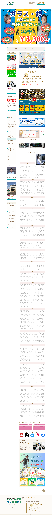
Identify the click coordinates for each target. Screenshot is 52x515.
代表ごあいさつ (23, 498)
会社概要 (23, 497)
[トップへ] (43, 490)
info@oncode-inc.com (11, 92)
